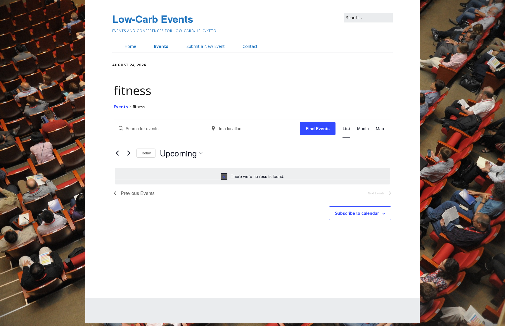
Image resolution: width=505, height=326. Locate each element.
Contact (250, 46)
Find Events (318, 128)
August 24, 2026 (129, 64)
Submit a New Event (205, 46)
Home (130, 46)
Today (146, 152)
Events (161, 46)
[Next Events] (128, 152)
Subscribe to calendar (357, 213)
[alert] (252, 176)
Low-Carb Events (152, 19)
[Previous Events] (117, 152)
